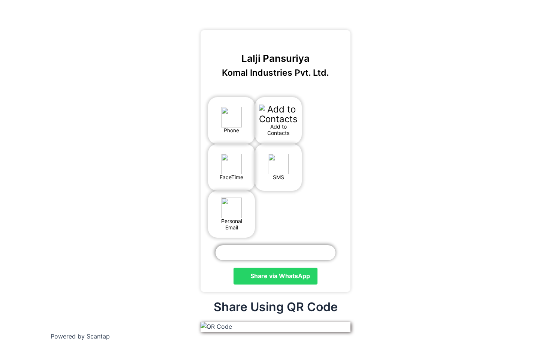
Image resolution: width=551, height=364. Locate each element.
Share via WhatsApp (279, 276)
